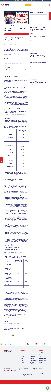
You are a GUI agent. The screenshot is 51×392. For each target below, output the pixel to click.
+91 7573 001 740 (9, 355)
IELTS (29, 0)
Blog (22, 358)
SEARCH (27, 4)
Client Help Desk (46, 0)
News (40, 356)
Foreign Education (33, 352)
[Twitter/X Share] (7, 335)
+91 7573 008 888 (16, 0)
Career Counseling (33, 360)
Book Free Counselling (6, 0)
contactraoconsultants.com (12, 358)
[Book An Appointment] (1, 158)
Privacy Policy (44, 382)
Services (22, 356)
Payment (40, 362)
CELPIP (34, 0)
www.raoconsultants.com (9, 324)
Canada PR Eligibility (43, 352)
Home (22, 352)
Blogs (40, 354)
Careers (22, 362)
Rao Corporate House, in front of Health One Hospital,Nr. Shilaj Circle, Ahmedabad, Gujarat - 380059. (26, 371)
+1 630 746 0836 (41, 373)
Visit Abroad (32, 356)
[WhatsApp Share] (12, 335)
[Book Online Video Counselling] (1, 161)
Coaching (32, 358)
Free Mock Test (39, 0)
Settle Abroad (32, 354)
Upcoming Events (42, 358)
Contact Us (23, 360)
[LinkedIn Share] (9, 335)
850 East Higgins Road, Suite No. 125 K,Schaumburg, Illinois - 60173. (41, 370)
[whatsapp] (47, 388)
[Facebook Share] (5, 335)
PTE (31, 0)
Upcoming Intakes (42, 360)
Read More (32, 38)
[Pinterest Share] (14, 335)
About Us (23, 354)
